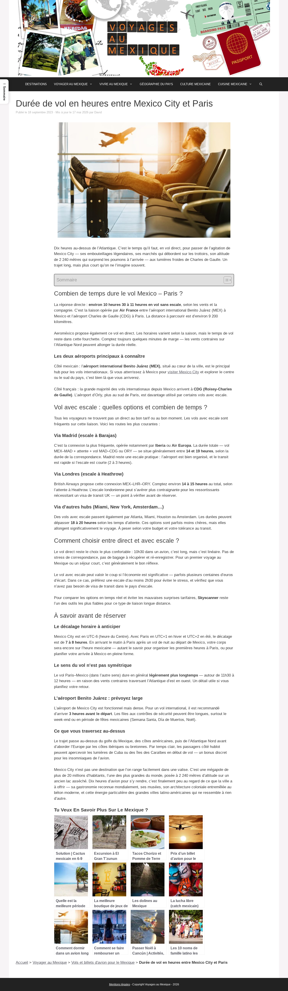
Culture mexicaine (195, 84)
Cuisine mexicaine (232, 84)
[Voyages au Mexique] (144, 38)
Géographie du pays (156, 84)
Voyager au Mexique (71, 84)
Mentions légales (119, 984)
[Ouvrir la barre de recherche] (260, 84)
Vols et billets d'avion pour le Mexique (103, 962)
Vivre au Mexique (113, 84)
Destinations (36, 84)
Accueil (22, 962)
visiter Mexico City (183, 372)
